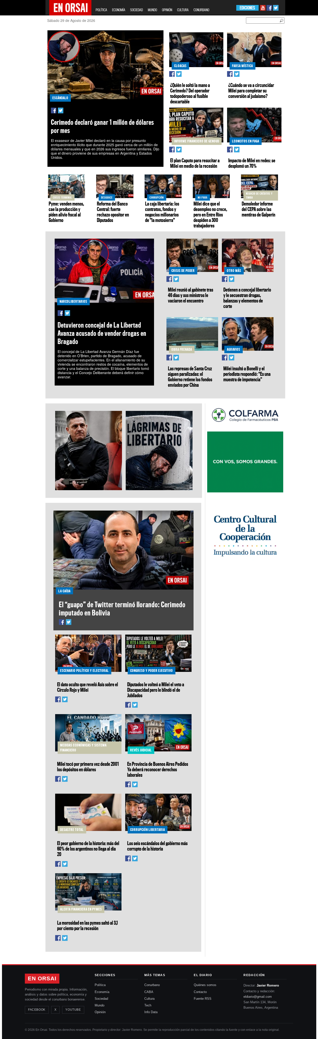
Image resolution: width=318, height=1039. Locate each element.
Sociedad (101, 998)
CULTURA (183, 10)
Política (100, 985)
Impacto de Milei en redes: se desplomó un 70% (251, 163)
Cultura (149, 998)
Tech (147, 1005)
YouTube (73, 1009)
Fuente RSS (202, 998)
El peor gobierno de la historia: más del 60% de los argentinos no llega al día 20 (88, 848)
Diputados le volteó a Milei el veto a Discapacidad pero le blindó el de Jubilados (155, 689)
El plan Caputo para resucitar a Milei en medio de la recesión (195, 163)
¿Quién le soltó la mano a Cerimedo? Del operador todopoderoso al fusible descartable (190, 93)
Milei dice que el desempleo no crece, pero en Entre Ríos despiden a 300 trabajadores (210, 214)
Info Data (151, 1012)
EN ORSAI (42, 978)
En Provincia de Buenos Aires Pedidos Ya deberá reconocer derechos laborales (157, 769)
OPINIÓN (167, 10)
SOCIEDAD (136, 10)
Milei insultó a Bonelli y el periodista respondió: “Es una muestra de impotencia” (247, 373)
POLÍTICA (101, 10)
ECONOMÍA (118, 10)
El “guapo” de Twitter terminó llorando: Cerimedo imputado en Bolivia (122, 608)
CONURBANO (201, 10)
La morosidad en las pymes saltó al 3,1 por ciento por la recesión (87, 925)
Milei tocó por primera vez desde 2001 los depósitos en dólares (88, 766)
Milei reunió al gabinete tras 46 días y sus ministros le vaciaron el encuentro (190, 295)
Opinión (100, 1012)
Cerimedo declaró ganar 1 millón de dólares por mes (102, 126)
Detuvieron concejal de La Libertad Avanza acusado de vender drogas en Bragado (102, 333)
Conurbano (152, 985)
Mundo (99, 1005)
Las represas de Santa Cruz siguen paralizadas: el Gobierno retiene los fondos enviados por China (190, 376)
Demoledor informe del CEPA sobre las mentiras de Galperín (258, 209)
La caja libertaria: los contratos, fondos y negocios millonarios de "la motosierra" (162, 212)
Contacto (200, 992)
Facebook (36, 1009)
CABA (148, 992)
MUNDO (152, 10)
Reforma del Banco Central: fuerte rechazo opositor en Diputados (113, 212)
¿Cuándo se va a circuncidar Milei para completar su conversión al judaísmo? (251, 90)
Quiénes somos (205, 985)
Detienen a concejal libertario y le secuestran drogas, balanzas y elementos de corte (247, 298)
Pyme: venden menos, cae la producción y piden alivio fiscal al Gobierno (66, 212)
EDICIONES (247, 7)
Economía (102, 992)
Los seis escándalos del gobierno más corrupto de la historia (157, 846)
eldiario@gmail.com (257, 996)
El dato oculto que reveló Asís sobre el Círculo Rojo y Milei (87, 687)
